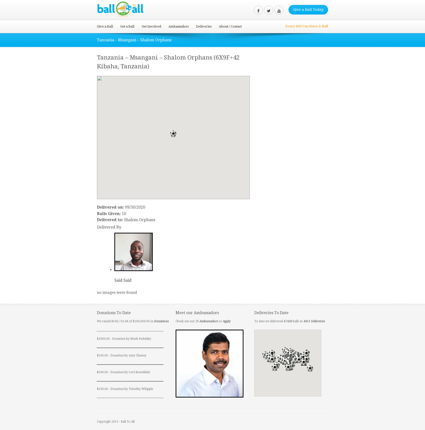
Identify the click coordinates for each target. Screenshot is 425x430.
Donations (161, 321)
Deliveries (204, 26)
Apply (227, 321)
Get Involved (151, 26)
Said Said (123, 280)
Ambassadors (178, 26)
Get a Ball (127, 26)
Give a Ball (105, 26)
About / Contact (230, 26)
